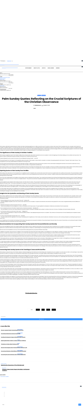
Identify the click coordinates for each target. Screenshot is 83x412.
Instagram (11, 400)
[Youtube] (18, 400)
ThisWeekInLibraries (37, 105)
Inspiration (43, 95)
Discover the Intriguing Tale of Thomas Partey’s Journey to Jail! (14, 347)
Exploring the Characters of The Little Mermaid (12, 365)
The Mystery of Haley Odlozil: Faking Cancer (10, 344)
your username (11, 74)
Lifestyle (39, 95)
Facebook (5, 400)
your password (11, 75)
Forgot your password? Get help (5, 77)
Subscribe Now (41, 319)
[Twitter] (41, 108)
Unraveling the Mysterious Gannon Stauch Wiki (10, 333)
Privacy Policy (2, 79)
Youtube (21, 400)
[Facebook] (37, 108)
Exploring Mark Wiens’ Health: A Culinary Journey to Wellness (13, 340)
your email (10, 81)
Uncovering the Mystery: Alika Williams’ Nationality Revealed (13, 351)
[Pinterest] (44, 108)
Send (80, 404)
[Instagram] (8, 400)
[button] (12, 61)
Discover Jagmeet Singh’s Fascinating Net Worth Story (12, 330)
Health (18, 339)
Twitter (16, 400)
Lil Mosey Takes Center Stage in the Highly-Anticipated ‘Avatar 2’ (15, 370)
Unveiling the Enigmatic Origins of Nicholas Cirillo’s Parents (13, 337)
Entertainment (20, 329)
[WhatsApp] (48, 108)
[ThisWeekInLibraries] (13, 293)
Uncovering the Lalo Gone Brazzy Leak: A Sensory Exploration (13, 354)
